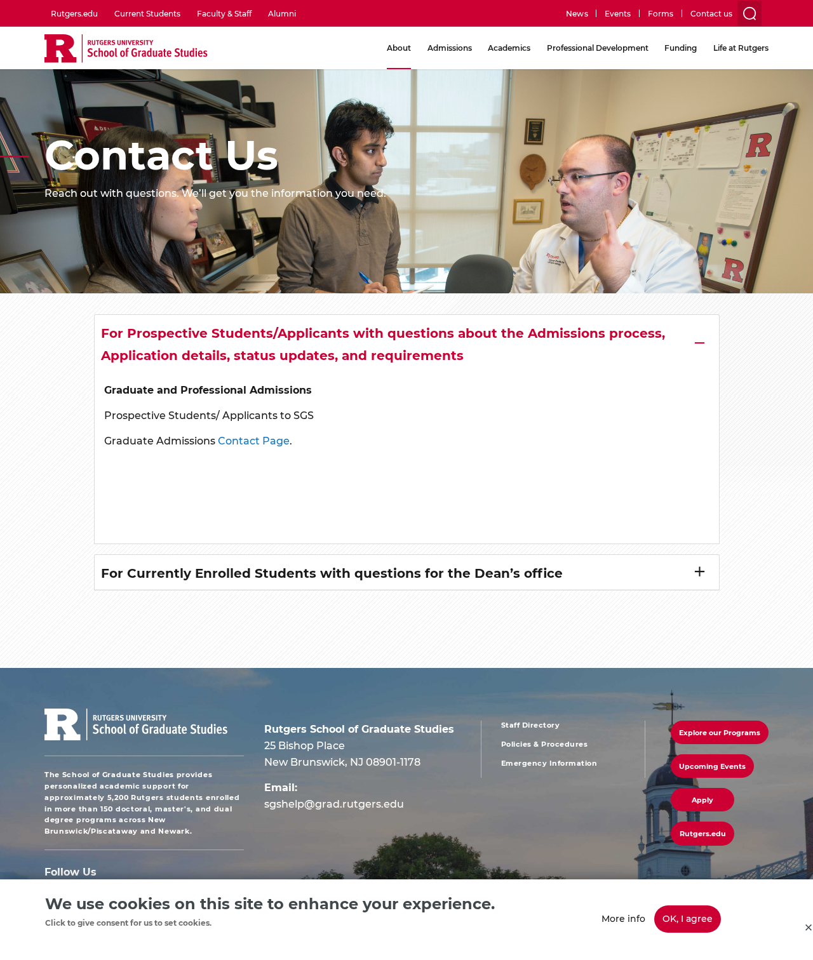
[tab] (407, 343)
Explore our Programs (719, 732)
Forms (660, 13)
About (399, 48)
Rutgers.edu (74, 13)
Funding (680, 48)
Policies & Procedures (544, 744)
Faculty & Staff (224, 13)
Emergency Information (549, 763)
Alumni (282, 13)
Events (618, 13)
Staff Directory (530, 725)
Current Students (147, 13)
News (577, 13)
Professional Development (597, 48)
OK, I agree (687, 918)
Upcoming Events (712, 766)
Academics (509, 48)
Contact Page (254, 440)
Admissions (449, 48)
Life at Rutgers (741, 48)
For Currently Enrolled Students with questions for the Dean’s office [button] (332, 572)
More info (623, 918)
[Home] (126, 49)
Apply (702, 799)
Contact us (711, 13)
